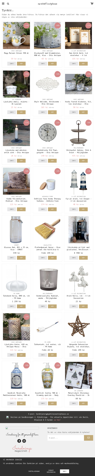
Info (11, 63)
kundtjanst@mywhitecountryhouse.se (52, 414)
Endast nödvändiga (51, 471)
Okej (64, 471)
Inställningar (34, 471)
